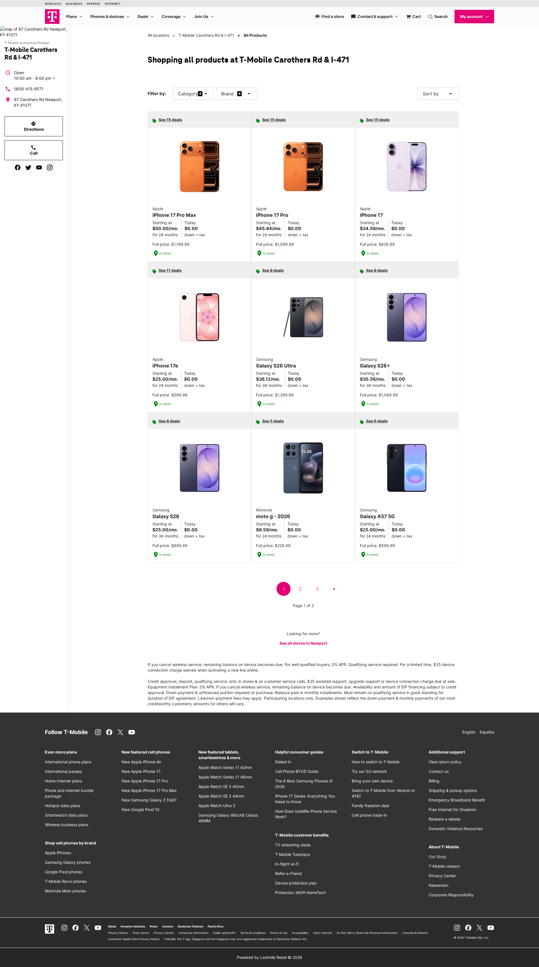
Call (34, 150)
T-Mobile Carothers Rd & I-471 (206, 35)
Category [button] (188, 94)
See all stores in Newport (303, 643)
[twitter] (28, 167)
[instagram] (49, 167)
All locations (158, 35)
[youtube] (39, 167)
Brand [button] (227, 94)
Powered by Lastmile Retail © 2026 (269, 957)
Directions (34, 126)
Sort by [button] (438, 93)
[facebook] (17, 167)
